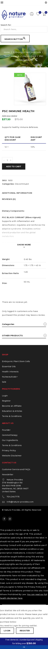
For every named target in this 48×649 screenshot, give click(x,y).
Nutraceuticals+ (10, 377)
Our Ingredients (10, 440)
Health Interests (10, 371)
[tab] (17, 193)
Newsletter (7, 474)
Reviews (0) (9, 199)
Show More (24, 244)
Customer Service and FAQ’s (16, 469)
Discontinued (29, 56)
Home (7, 52)
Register (6, 401)
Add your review (9, 116)
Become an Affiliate (11, 406)
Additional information (17, 193)
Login (5, 395)
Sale (4, 382)
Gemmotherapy (9, 435)
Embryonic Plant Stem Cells (27, 52)
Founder (6, 430)
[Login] (32, 15)
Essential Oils (9, 366)
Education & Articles (12, 411)
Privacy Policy (9, 450)
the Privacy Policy (33, 587)
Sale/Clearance (12, 56)
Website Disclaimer (12, 455)
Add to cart (13, 166)
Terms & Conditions (12, 416)
